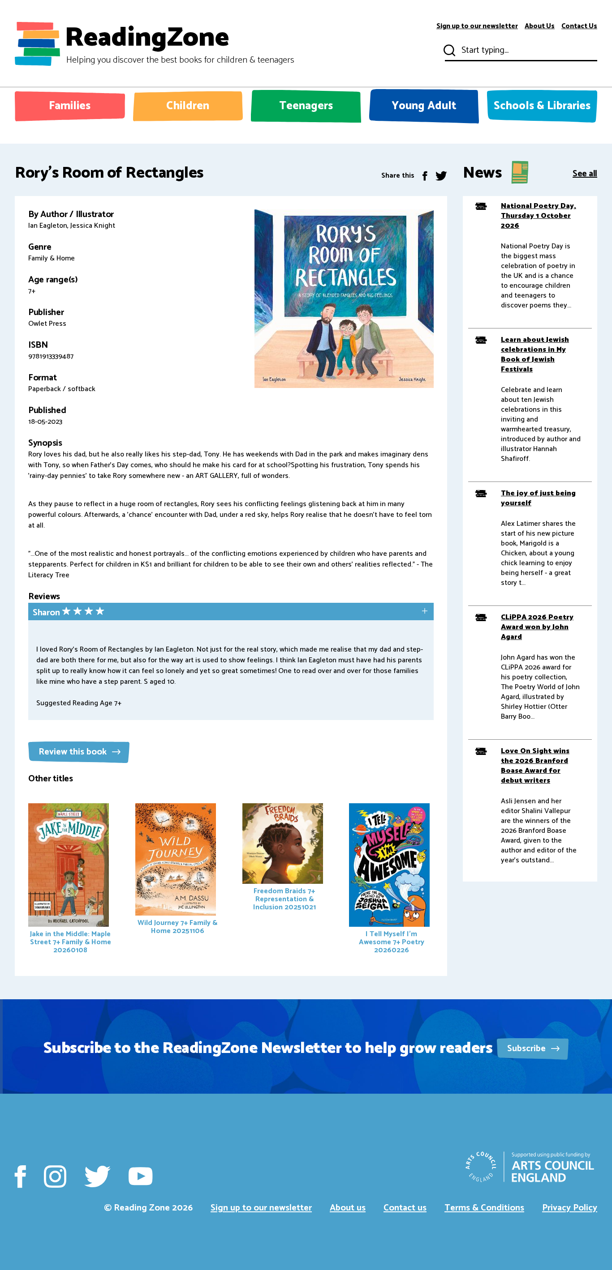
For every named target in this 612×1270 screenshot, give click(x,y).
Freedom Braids (284, 899)
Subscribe (527, 1048)
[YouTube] (140, 1176)
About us (348, 1208)
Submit (448, 50)
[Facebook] (424, 175)
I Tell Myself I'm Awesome (391, 942)
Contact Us (579, 26)
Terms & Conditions (484, 1208)
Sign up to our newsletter (477, 26)
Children (187, 106)
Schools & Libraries (542, 106)
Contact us (405, 1208)
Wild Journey (177, 927)
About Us (540, 26)
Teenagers (306, 106)
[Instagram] (55, 1176)
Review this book (74, 752)
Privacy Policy (569, 1208)
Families (70, 106)
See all (585, 172)
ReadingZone (179, 44)
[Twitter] (441, 175)
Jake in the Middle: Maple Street (70, 942)
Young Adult (424, 106)
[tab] (231, 612)
